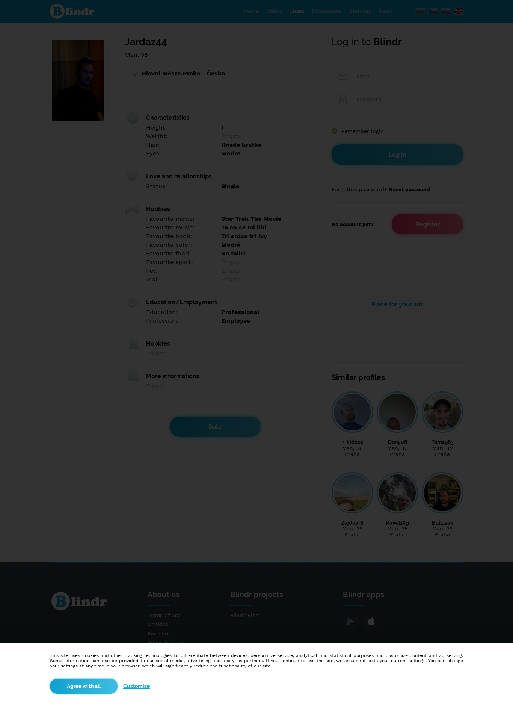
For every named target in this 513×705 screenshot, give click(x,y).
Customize (136, 686)
